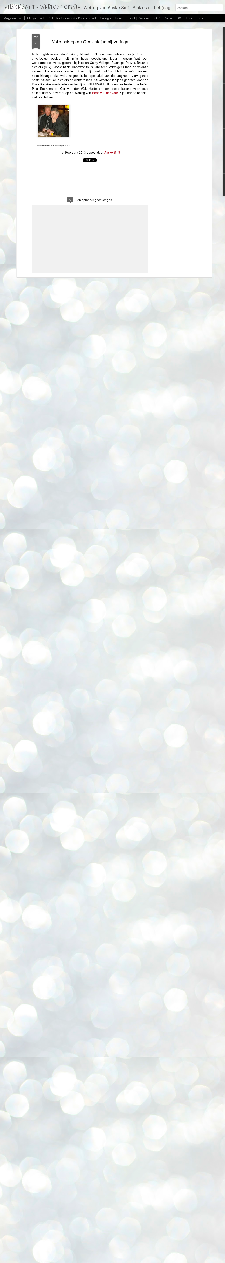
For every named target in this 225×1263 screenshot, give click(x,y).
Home (118, 18)
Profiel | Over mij (138, 18)
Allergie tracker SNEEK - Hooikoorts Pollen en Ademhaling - (69, 18)
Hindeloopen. (194, 18)
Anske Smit (112, 152)
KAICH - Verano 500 (168, 18)
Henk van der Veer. (106, 92)
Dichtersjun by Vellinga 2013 (53, 145)
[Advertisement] (172, 104)
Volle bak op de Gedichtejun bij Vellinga (90, 41)
